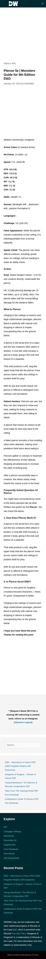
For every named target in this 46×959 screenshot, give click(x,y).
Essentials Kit (10, 840)
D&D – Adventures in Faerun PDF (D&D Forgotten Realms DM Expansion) (20, 766)
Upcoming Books (11, 858)
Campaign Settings (12, 831)
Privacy (36, 955)
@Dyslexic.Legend (23, 722)
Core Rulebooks (11, 849)
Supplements (10, 845)
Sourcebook (9, 853)
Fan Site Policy (19, 933)
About (9, 955)
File (14, 63)
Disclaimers (26, 955)
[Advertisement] (23, 33)
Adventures (9, 836)
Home (7, 63)
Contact (17, 955)
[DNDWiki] (14, 3)
